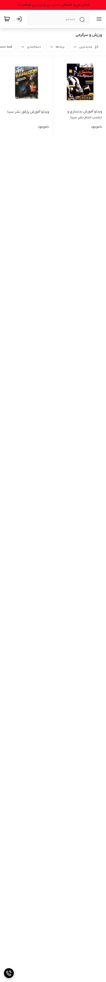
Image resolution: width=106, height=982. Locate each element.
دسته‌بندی (34, 47)
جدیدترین (85, 47)
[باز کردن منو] (98, 19)
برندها (60, 47)
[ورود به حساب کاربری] (20, 19)
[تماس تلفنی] (9, 973)
